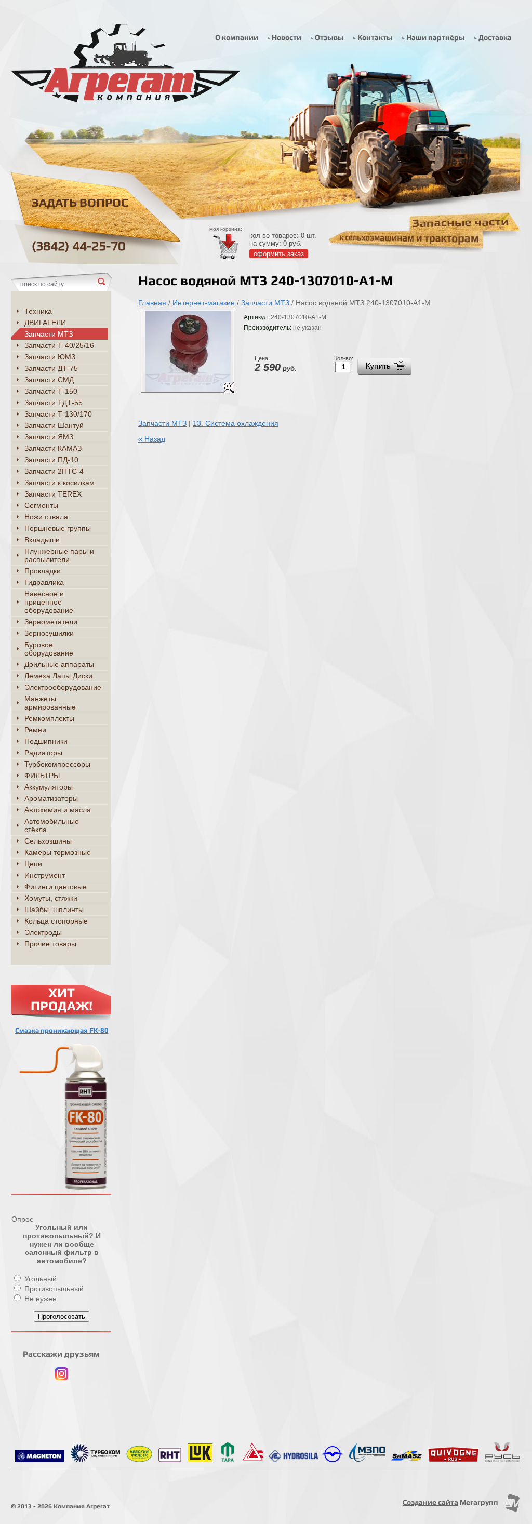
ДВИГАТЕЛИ (45, 322)
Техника (38, 311)
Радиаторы (43, 752)
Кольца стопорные (56, 921)
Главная (152, 303)
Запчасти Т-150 (50, 391)
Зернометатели (50, 622)
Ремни (35, 730)
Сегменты (41, 505)
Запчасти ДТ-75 (51, 368)
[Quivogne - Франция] (453, 1459)
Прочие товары (50, 944)
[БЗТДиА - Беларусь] (253, 1459)
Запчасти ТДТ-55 (53, 402)
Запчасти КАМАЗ (53, 448)
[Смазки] (169, 1459)
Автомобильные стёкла (51, 825)
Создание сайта (430, 1502)
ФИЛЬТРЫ (42, 775)
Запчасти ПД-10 (51, 460)
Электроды (43, 932)
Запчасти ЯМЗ (48, 437)
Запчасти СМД (49, 380)
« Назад (151, 439)
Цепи (33, 864)
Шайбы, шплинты (54, 909)
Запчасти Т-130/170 (58, 414)
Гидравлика (44, 582)
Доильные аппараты (59, 664)
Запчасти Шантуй (54, 425)
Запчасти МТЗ (265, 303)
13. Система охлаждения (235, 423)
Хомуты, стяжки (50, 898)
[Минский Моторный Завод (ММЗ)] (332, 1459)
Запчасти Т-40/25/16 (59, 345)
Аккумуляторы (48, 787)
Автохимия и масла (57, 810)
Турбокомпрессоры (57, 764)
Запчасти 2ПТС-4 (54, 471)
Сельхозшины (48, 841)
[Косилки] (406, 1459)
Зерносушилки (49, 633)
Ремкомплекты (49, 718)
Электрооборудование (62, 687)
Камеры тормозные (57, 852)
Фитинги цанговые (55, 887)
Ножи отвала (46, 517)
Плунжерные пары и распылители (59, 555)
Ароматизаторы (51, 798)
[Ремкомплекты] (502, 1459)
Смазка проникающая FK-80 (62, 1030)
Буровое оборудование (48, 648)
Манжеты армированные (50, 702)
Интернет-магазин (203, 303)
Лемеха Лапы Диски (58, 676)
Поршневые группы (57, 528)
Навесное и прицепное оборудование (48, 602)
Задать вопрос (80, 203)
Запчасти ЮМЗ (49, 357)
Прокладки (42, 571)
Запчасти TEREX (53, 494)
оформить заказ (279, 254)
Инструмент (44, 875)
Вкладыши (42, 540)
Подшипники (46, 741)
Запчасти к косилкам (59, 482)
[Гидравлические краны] (367, 1459)
